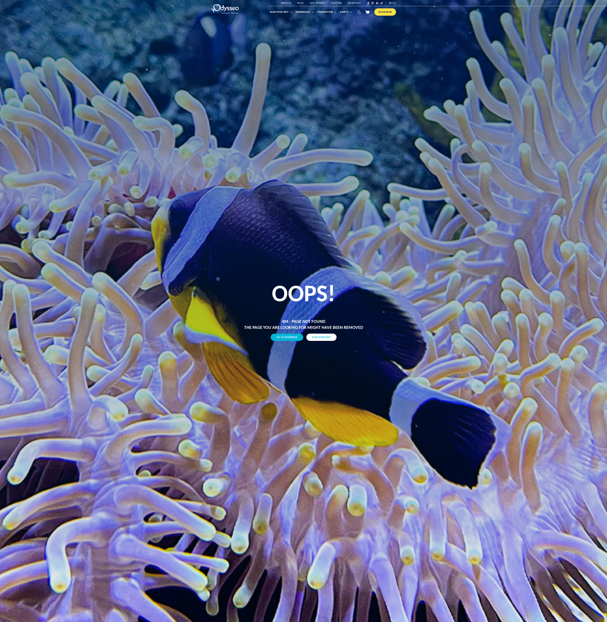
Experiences (303, 11)
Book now (385, 11)
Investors (336, 3)
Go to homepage (286, 337)
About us (286, 3)
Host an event (317, 3)
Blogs (300, 3)
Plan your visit (321, 337)
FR (395, 3)
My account (354, 3)
